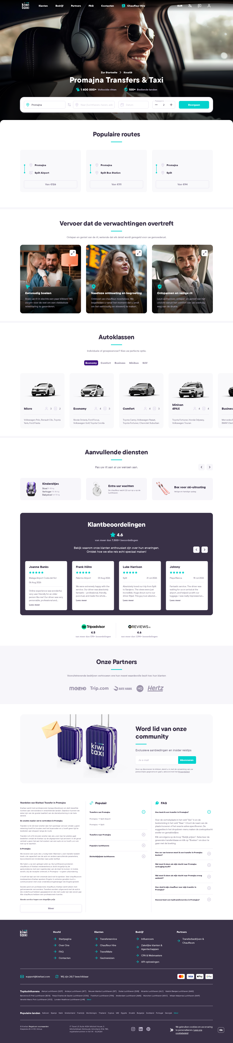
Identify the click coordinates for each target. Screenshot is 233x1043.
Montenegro (91, 1013)
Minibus (134, 362)
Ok (221, 1030)
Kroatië (128, 72)
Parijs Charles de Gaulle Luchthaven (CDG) (70, 995)
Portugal (159, 1013)
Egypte (124, 1013)
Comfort (106, 362)
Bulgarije (140, 1013)
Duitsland (150, 1013)
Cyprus (111, 1013)
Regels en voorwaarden (39, 1026)
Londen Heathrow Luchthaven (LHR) (69, 999)
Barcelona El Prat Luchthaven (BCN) (35, 995)
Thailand (102, 1013)
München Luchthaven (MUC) (155, 995)
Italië (61, 1013)
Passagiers (159, 101)
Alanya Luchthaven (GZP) (52, 991)
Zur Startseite (109, 72)
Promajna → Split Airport (100, 819)
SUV (145, 362)
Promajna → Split (97, 824)
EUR (179, 5)
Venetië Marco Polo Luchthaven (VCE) (36, 999)
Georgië (168, 1013)
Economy (91, 362)
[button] (69, 105)
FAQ (91, 5)
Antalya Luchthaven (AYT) (75, 991)
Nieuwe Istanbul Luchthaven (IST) (102, 991)
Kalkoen (45, 1013)
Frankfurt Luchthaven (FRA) (102, 995)
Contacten (107, 5)
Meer (89, 999)
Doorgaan (194, 104)
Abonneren (187, 760)
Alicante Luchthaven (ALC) (152, 991)
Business (120, 362)
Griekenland (70, 1013)
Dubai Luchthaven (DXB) (129, 991)
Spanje (54, 1013)
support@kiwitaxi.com (38, 976)
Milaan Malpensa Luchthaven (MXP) (185, 995)
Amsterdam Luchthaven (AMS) (128, 995)
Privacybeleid (184, 771)
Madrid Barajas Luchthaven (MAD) (179, 991)
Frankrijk (80, 1013)
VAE (117, 1013)
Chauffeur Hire (136, 5)
